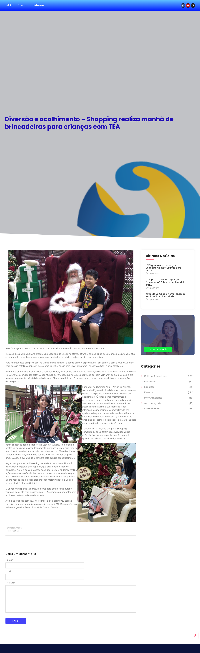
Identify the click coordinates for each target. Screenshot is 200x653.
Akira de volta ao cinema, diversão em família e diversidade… (166, 295)
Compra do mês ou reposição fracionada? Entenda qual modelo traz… (165, 282)
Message (10, 583)
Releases (38, 5)
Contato (23, 5)
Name (9, 560)
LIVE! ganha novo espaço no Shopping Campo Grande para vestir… (163, 268)
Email (8, 571)
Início (9, 5)
